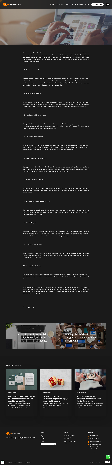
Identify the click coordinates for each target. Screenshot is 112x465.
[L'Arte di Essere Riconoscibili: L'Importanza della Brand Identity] (31, 336)
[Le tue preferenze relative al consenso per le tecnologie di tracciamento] (2, 462)
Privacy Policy (44, 444)
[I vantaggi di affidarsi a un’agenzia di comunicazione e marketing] (81, 336)
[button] (108, 4)
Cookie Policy (52, 444)
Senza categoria (12, 392)
